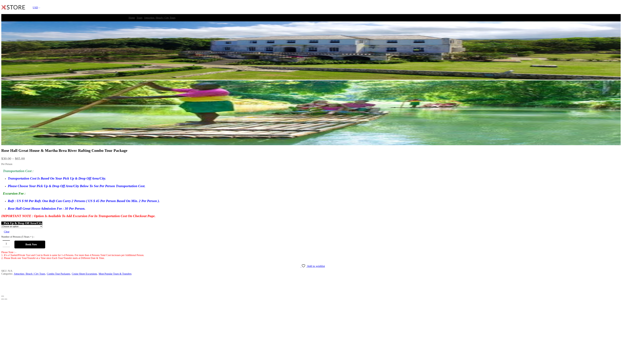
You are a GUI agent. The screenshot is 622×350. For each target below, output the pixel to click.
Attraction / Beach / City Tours (159, 17)
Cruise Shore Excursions (84, 273)
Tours (139, 17)
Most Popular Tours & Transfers (115, 273)
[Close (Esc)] (2, 296)
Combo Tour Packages (58, 273)
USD (35, 7)
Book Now (31, 244)
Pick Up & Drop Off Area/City (23, 223)
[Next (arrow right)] (6, 299)
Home (132, 17)
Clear (6, 231)
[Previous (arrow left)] (2, 299)
